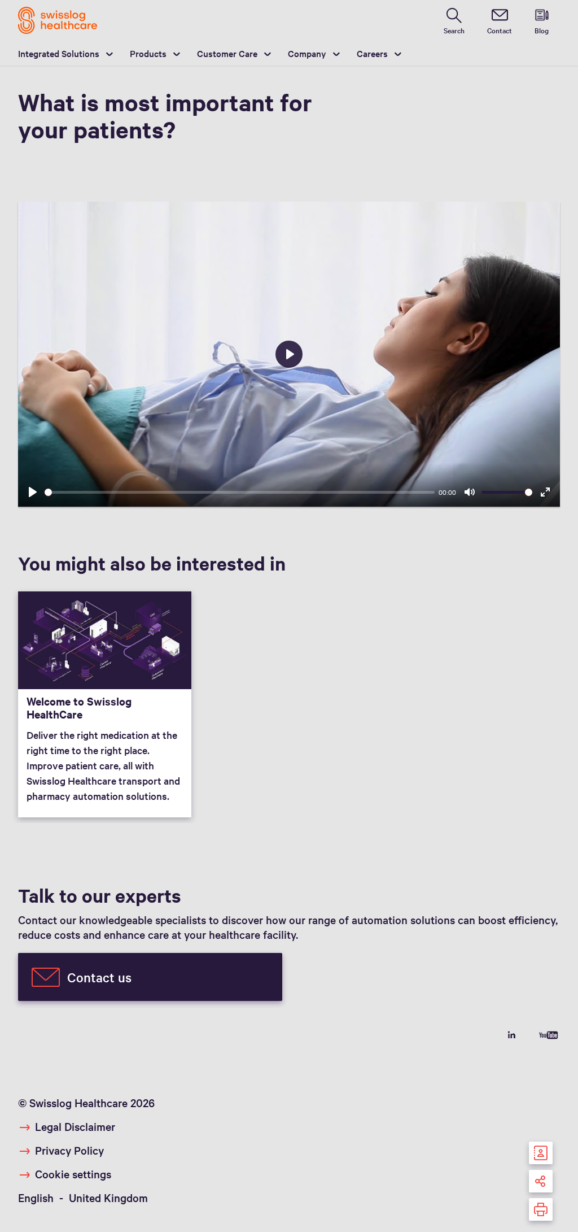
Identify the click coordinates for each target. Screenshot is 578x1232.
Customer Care (227, 53)
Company (307, 53)
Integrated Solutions (58, 53)
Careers (372, 53)
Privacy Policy (69, 1150)
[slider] (240, 492)
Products (148, 53)
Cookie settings (73, 1173)
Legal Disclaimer (75, 1126)
